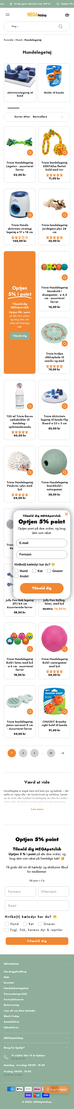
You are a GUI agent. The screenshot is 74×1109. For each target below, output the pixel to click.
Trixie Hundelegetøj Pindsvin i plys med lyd (19, 485)
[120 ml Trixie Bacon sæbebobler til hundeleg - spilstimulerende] (20, 396)
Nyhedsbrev (11, 1027)
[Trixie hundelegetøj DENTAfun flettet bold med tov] (54, 142)
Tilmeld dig (37, 941)
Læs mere (37, 809)
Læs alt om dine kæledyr (19, 1010)
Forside (8, 40)
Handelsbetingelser (16, 988)
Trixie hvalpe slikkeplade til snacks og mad (54, 357)
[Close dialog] (66, 514)
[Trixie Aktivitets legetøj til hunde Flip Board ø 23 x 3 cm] (54, 396)
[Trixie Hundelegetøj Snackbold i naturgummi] (54, 462)
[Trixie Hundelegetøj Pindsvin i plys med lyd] (20, 462)
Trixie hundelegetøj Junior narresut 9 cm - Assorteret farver (19, 725)
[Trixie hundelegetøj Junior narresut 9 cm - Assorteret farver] (20, 701)
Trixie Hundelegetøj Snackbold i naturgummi (54, 485)
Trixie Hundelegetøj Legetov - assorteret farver (19, 166)
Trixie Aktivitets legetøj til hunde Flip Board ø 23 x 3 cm (54, 419)
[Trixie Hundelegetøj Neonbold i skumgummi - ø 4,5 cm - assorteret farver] (54, 267)
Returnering (11, 1005)
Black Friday (11, 1016)
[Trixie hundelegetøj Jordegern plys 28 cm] (54, 205)
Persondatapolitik (15, 994)
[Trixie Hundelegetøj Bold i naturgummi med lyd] (54, 639)
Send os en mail (13, 1074)
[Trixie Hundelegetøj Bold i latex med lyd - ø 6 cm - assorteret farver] (20, 639)
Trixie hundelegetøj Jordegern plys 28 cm (54, 228)
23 (51, 753)
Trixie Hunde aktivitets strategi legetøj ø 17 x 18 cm (19, 228)
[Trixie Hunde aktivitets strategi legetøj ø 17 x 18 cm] (20, 205)
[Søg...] (60, 26)
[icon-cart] (66, 14)
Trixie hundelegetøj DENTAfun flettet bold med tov (54, 166)
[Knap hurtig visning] (30, 152)
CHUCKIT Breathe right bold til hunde (54, 723)
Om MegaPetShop (15, 971)
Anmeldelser (11, 1022)
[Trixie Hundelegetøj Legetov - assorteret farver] (20, 142)
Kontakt (9, 982)
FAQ (6, 977)
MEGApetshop (42, 1102)
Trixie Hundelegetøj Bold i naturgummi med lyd (54, 662)
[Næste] (62, 753)
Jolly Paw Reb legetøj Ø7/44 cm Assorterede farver (20, 603)
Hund (19, 40)
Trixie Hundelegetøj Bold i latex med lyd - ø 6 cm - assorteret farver (19, 664)
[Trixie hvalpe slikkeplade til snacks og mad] (54, 333)
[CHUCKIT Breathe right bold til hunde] (54, 701)
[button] (54, 175)
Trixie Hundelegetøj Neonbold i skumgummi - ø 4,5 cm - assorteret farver (54, 295)
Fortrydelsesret (14, 999)
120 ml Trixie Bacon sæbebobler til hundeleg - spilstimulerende (20, 421)
